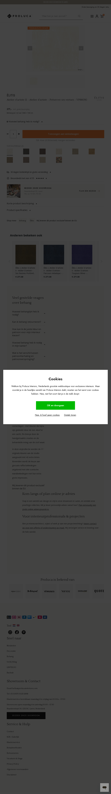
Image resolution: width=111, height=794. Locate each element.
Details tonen (70, 415)
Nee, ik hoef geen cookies (47, 415)
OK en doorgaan (55, 405)
